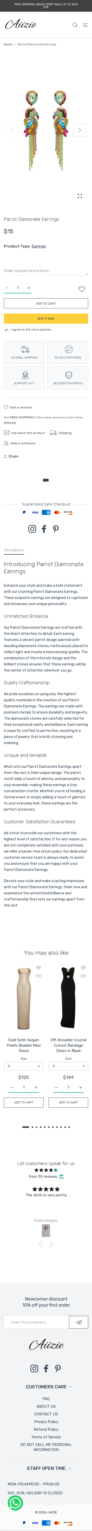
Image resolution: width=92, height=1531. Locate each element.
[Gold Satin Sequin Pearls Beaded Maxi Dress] (23, 998)
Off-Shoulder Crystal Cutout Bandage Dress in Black (68, 1045)
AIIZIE (53, 1512)
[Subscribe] (78, 1322)
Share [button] (13, 456)
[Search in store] (75, 25)
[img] (46, 1170)
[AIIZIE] (20, 25)
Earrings (39, 246)
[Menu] (85, 25)
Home (8, 44)
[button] (80, 130)
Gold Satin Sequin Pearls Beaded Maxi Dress (24, 1045)
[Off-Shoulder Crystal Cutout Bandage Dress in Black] (68, 998)
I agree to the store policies (31, 329)
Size (24, 1059)
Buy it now (46, 318)
